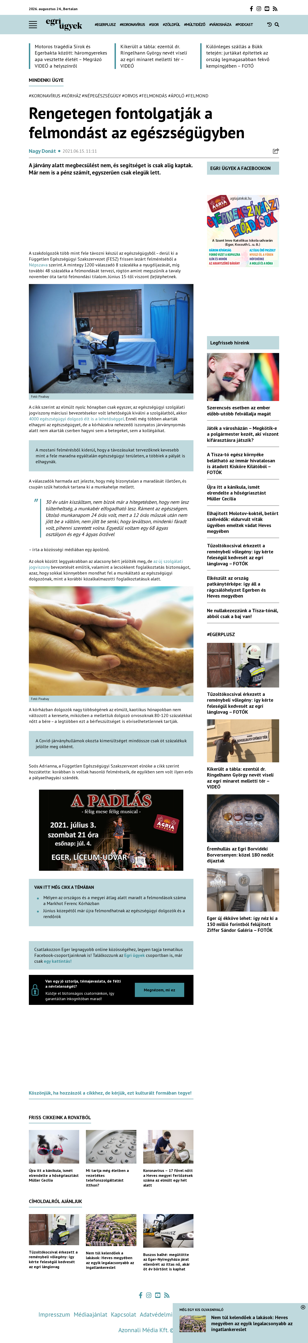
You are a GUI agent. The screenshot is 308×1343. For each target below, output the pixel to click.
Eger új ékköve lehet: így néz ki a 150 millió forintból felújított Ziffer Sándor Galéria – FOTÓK (242, 924)
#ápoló (176, 96)
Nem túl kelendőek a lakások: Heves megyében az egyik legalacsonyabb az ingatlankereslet (110, 1260)
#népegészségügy (101, 96)
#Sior (154, 24)
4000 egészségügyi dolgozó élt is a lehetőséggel (76, 419)
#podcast (244, 24)
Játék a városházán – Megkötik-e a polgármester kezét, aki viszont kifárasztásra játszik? (243, 434)
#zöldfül (171, 24)
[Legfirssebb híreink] (271, 25)
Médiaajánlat (90, 1314)
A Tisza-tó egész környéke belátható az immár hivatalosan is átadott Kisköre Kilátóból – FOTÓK (241, 463)
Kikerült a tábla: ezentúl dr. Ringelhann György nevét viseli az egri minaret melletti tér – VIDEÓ (240, 778)
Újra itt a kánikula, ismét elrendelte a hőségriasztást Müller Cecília (54, 1175)
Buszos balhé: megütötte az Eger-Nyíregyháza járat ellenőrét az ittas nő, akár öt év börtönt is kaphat (166, 1262)
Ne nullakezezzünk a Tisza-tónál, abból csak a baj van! (242, 613)
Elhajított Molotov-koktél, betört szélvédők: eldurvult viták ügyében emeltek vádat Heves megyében (242, 522)
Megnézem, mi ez (159, 989)
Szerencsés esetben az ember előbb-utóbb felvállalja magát (239, 410)
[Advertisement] (111, 215)
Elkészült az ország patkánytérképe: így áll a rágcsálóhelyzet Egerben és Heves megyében (236, 587)
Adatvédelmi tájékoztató (172, 1314)
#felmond (197, 96)
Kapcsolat (123, 1314)
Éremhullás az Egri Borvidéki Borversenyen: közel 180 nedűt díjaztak (240, 855)
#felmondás (153, 96)
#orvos (130, 96)
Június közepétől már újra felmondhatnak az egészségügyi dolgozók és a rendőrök (114, 913)
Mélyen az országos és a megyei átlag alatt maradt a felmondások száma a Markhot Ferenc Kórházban (114, 900)
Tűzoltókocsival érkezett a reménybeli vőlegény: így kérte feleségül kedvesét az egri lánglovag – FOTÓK (240, 554)
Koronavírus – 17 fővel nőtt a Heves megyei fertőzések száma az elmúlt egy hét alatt (168, 1178)
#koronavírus (132, 24)
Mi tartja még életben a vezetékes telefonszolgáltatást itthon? (107, 1178)
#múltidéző (194, 24)
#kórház (71, 96)
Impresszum (54, 1314)
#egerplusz (105, 24)
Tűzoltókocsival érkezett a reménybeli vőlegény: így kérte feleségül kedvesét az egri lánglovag (53, 1259)
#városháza (220, 24)
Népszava (38, 265)
